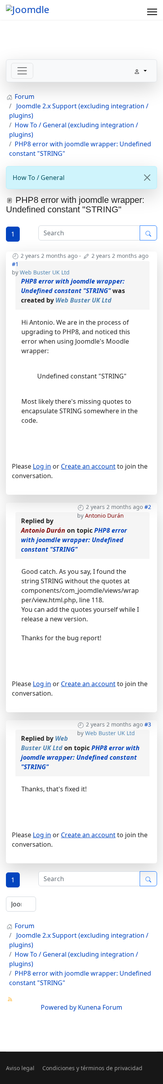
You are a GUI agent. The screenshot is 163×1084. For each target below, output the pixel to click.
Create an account (88, 466)
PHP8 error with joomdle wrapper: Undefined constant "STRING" (74, 540)
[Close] (147, 177)
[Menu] (152, 12)
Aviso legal (20, 1068)
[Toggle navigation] (22, 71)
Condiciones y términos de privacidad (92, 1068)
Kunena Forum (100, 1007)
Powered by (58, 1007)
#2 (147, 507)
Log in (42, 466)
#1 (15, 264)
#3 (147, 724)
